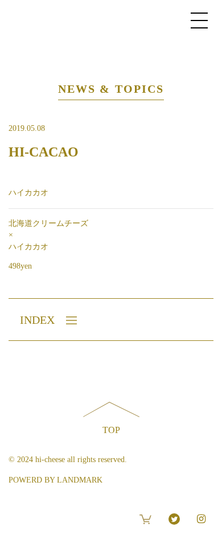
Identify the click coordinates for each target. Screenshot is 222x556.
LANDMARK (79, 480)
